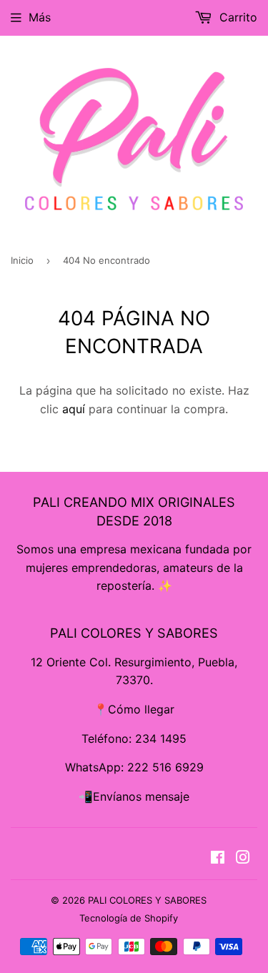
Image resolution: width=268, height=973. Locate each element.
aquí (73, 409)
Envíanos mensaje (141, 796)
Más (40, 17)
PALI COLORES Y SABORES (147, 900)
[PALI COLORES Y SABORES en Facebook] (217, 858)
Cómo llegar (141, 709)
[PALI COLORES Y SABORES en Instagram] (243, 858)
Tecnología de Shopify (128, 918)
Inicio (22, 260)
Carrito (236, 17)
